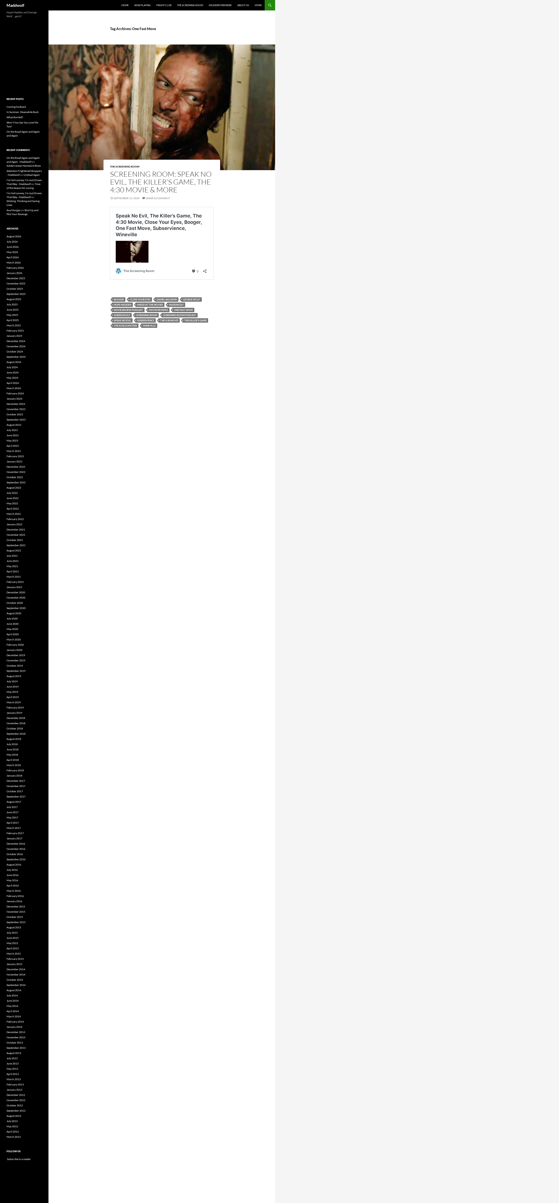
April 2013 (13, 1074)
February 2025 (15, 330)
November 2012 (16, 1100)
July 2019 (12, 681)
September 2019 (16, 671)
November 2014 (16, 974)
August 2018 (14, 739)
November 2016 (16, 848)
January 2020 (14, 650)
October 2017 (15, 791)
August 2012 (14, 1115)
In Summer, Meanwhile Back (23, 112)
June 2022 (13, 498)
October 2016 (15, 854)
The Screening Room (190, 5)
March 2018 (14, 765)
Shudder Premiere (220, 5)
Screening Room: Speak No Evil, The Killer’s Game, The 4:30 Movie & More (161, 181)
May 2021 (12, 566)
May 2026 (12, 252)
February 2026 (15, 267)
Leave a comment (158, 198)
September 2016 (16, 859)
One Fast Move (183, 309)
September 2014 (16, 985)
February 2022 (15, 519)
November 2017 (16, 786)
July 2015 (12, 932)
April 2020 (13, 634)
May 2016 (12, 880)
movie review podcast (128, 309)
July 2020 (12, 618)
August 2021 (14, 550)
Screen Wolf (122, 315)
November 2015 (16, 911)
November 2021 (16, 534)
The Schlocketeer (125, 325)
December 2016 (16, 843)
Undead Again (32, 174)
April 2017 (13, 822)
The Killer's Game (195, 320)
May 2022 (12, 503)
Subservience (145, 320)
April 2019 (13, 697)
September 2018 (16, 733)
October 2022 (15, 477)
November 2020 (16, 597)
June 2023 (13, 435)
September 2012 (16, 1110)
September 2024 (16, 356)
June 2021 (13, 561)
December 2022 (16, 466)
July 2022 (12, 493)
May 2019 (12, 691)
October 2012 (15, 1105)
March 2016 (14, 890)
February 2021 (15, 582)
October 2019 (15, 665)
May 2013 (12, 1068)
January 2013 (14, 1089)
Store (258, 5)
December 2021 (16, 529)
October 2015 (15, 917)
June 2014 (13, 1000)
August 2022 (14, 487)
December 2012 (16, 1095)
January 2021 (14, 587)
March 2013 (14, 1079)
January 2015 (14, 964)
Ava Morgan (14, 210)
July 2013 (12, 1058)
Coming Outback (16, 106)
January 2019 (14, 712)
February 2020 (15, 644)
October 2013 (15, 1042)
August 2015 (14, 927)
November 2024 (16, 346)
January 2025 (14, 335)
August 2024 (14, 362)
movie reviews (158, 309)
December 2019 (16, 655)
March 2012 (14, 1136)
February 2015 (15, 958)
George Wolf (191, 299)
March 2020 (14, 639)
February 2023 (15, 456)
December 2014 (16, 969)
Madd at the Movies (150, 304)
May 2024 (12, 377)
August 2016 (14, 864)
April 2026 (13, 257)
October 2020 (15, 602)
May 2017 (12, 817)
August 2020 (14, 613)
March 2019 (14, 702)
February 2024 (15, 393)
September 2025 (16, 294)
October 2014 (15, 979)
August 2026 (14, 236)
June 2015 (13, 937)
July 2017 (12, 807)
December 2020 (16, 592)
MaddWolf (176, 304)
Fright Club (163, 5)
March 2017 (14, 828)
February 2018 (15, 770)
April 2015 (13, 948)
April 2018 (13, 760)
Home (125, 5)
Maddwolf (15, 5)
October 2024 (15, 351)
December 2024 (16, 341)
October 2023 (15, 414)
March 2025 (14, 325)
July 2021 (12, 555)
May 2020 (12, 629)
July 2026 (12, 241)
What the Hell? (15, 117)
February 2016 (15, 896)
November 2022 (16, 472)
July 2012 (12, 1121)
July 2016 (12, 869)
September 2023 (16, 419)
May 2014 (12, 1006)
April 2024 (13, 383)
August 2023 (14, 424)
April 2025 (13, 320)
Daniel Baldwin (167, 299)
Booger (119, 299)
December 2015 (16, 906)
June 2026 (13, 246)
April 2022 (13, 508)
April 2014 (13, 1011)
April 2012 (13, 1131)
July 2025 (12, 304)
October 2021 (15, 540)
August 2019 (14, 676)
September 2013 (16, 1047)
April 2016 (13, 885)
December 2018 (16, 718)
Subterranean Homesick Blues (24, 165)
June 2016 (13, 875)
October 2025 (15, 288)
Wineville (149, 325)
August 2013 (14, 1053)
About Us (243, 5)
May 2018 (12, 754)
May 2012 (12, 1126)
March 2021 (14, 576)
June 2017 (13, 812)
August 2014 (14, 990)
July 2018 (12, 744)
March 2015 (14, 953)
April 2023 (13, 445)
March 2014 (14, 1016)
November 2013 (16, 1037)
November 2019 (16, 660)
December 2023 (16, 404)
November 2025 (16, 283)
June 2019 (13, 686)
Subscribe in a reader (19, 1159)
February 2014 (15, 1021)
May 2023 (12, 440)
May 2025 (12, 315)
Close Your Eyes (140, 299)
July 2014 (12, 995)
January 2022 (14, 524)
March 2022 (14, 513)
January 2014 (14, 1026)
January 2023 (14, 461)
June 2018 (13, 749)
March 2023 (14, 451)
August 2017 (14, 801)
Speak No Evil (122, 320)
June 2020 (13, 623)
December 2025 (16, 278)
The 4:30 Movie (169, 320)
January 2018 (14, 775)
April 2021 (13, 571)
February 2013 (15, 1084)
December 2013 (16, 1032)
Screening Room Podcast (179, 315)
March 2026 (14, 262)
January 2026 (14, 273)
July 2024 (12, 367)
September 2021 (16, 545)
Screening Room (146, 315)
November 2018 (16, 723)
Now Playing (142, 5)
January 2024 (14, 398)
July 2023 (12, 430)
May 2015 (12, 943)
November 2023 (16, 409)
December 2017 (16, 780)
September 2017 (16, 796)
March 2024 (14, 388)
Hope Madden (122, 304)
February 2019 (15, 707)
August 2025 (14, 299)
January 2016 (14, 901)
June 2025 (13, 309)
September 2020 (16, 608)
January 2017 (14, 838)
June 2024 (13, 372)
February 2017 (15, 833)
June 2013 (13, 1063)
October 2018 (15, 728)
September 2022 (16, 482)
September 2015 (16, 922)
